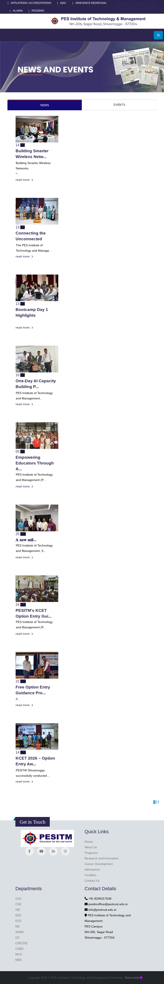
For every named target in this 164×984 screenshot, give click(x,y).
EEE (18, 915)
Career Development (99, 864)
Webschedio (133, 977)
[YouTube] (41, 851)
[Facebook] (29, 851)
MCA (18, 954)
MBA (18, 960)
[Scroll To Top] (156, 979)
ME (17, 926)
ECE (18, 921)
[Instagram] (65, 851)
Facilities (90, 875)
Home (89, 841)
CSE (18, 904)
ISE (17, 909)
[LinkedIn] (53, 851)
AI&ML (19, 932)
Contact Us (92, 880)
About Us (91, 847)
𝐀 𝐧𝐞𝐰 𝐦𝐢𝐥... (26, 540)
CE (17, 937)
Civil (18, 898)
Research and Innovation (102, 858)
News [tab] (44, 105)
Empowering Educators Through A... (35, 463)
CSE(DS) (21, 943)
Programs (91, 852)
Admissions (92, 869)
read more (23, 179)
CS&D (19, 948)
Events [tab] (119, 104)
